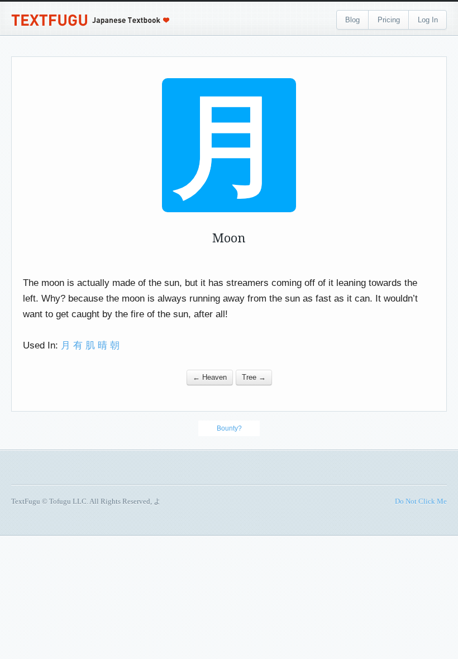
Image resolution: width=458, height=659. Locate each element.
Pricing (389, 20)
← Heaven (210, 377)
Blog (352, 20)
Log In (428, 20)
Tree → (254, 377)
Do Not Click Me (421, 501)
